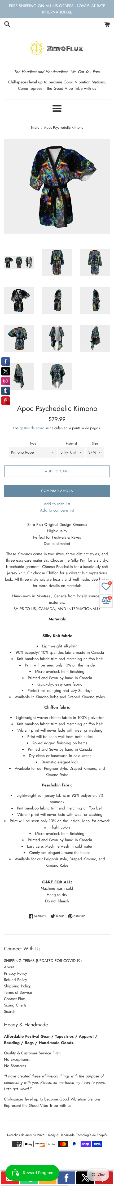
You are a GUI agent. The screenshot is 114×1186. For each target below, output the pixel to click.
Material (71, 443)
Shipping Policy (17, 986)
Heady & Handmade (60, 1135)
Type (33, 443)
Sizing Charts (15, 1005)
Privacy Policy (15, 973)
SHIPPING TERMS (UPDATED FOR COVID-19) (43, 961)
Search (9, 1011)
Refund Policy (15, 980)
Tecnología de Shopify (91, 1135)
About (9, 967)
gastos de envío (32, 428)
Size (95, 443)
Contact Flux (14, 999)
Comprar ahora (57, 490)
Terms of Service (18, 992)
